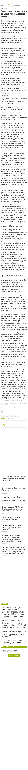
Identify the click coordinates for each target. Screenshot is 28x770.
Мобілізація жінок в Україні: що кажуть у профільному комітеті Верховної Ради (12, 527)
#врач (12, 407)
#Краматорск (4, 407)
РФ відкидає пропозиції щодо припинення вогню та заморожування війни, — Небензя (13, 499)
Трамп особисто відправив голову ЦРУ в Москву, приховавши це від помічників (13, 489)
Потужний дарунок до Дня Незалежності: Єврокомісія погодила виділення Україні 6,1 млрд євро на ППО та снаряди (12, 538)
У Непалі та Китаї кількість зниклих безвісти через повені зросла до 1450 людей (14, 479)
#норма (19, 407)
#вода (8, 407)
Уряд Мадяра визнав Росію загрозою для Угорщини (11, 518)
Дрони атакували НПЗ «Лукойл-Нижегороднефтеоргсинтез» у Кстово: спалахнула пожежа (13, 509)
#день (15, 407)
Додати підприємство (14, 655)
